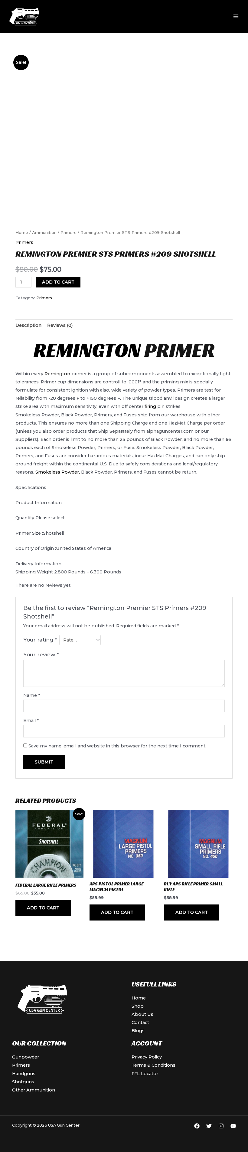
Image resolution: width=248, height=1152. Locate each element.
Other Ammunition (33, 1090)
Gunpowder (25, 1057)
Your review (41, 654)
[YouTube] (233, 1126)
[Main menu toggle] (236, 16)
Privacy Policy (147, 1057)
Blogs (138, 1030)
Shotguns (23, 1082)
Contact (140, 1022)
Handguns (23, 1073)
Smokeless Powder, (57, 472)
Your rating (40, 639)
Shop (138, 1006)
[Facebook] (197, 1126)
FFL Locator (145, 1073)
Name (31, 695)
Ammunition (44, 232)
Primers (68, 232)
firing (150, 406)
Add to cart (58, 282)
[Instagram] (221, 1126)
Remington (87, 350)
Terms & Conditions (153, 1065)
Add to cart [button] (43, 908)
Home (21, 232)
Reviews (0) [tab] (60, 325)
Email (31, 720)
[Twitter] (209, 1126)
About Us (142, 1014)
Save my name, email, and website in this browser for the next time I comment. (117, 746)
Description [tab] (28, 325)
